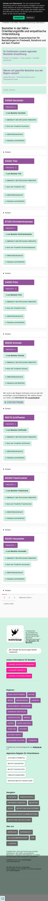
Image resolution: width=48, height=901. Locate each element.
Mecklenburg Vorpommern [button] (19, 706)
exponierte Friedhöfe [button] (17, 803)
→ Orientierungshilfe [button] (14, 134)
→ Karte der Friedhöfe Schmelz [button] (16, 369)
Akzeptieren (18, 17)
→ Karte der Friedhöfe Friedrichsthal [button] (18, 504)
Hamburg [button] (35, 700)
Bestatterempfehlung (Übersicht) (32, 22)
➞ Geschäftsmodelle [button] (17, 670)
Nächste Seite (25, 597)
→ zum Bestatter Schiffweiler (16, 430)
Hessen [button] (11, 723)
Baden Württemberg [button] (16, 694)
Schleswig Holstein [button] (16, 740)
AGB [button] (32, 838)
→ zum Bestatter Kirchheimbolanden (18, 234)
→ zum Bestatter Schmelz (14, 355)
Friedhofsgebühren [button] (16, 775)
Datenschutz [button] (25, 832)
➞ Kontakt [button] (12, 843)
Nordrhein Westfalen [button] (17, 712)
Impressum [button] (12, 832)
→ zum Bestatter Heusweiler (15, 551)
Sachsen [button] (23, 729)
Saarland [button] (12, 729)
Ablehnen (30, 17)
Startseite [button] (12, 797)
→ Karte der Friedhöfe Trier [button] (15, 187)
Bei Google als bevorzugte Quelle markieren (23, 651)
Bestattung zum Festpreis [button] (28, 808)
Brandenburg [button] (22, 700)
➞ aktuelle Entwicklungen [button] (19, 676)
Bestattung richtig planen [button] (19, 820)
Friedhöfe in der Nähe (10, 22)
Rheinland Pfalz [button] (24, 723)
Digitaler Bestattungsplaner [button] (20, 781)
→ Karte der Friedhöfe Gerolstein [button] (17, 126)
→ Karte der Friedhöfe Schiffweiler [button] (17, 443)
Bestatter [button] (33, 803)
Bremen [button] (27, 717)
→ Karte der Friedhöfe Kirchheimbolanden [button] (20, 247)
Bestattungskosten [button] (16, 769)
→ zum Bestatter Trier (13, 174)
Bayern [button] (31, 694)
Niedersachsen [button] (14, 717)
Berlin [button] (10, 700)
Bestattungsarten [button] (16, 763)
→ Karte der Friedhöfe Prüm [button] (15, 308)
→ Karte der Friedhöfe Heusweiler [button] (17, 564)
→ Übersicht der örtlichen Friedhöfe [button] (20, 120)
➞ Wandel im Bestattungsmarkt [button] (21, 664)
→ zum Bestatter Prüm (13, 295)
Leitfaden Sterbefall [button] (16, 758)
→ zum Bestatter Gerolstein (15, 113)
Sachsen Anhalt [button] (14, 735)
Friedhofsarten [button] (26, 797)
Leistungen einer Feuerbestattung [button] (22, 814)
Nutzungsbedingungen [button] (17, 838)
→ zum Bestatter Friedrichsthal (16, 491)
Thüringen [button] (32, 740)
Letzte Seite (9, 604)
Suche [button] (10, 808)
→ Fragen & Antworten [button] (14, 141)
